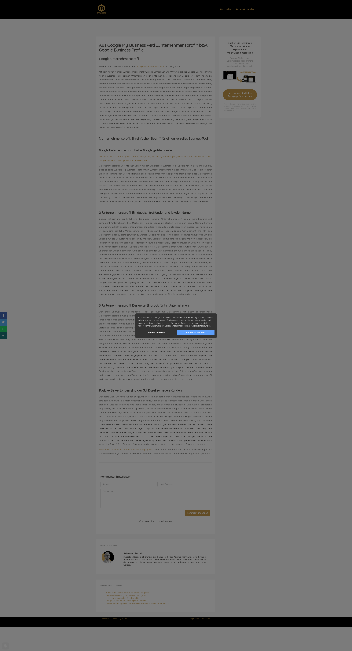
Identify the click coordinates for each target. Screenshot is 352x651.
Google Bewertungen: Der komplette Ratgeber (126, 600)
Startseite (225, 9)
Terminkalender (245, 9)
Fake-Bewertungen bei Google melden (123, 598)
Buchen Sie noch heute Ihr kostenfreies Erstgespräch (126, 449)
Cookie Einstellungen (201, 326)
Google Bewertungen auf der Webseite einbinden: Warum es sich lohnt (137, 603)
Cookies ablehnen (156, 332)
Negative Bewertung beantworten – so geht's (126, 595)
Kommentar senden (197, 512)
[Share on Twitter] (3, 322)
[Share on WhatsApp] (3, 329)
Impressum (194, 618)
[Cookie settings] (5, 645)
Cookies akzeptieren (195, 332)
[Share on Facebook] (3, 315)
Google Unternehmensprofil (150, 66)
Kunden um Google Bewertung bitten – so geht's (127, 593)
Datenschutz (206, 618)
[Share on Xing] (3, 335)
